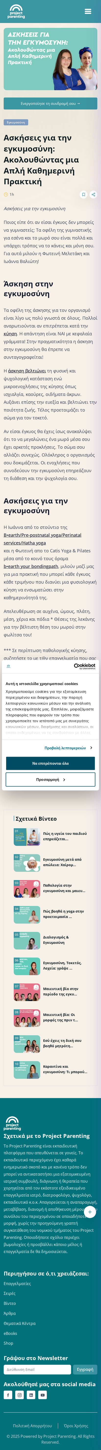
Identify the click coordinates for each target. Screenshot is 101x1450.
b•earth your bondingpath (31, 566)
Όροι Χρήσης (76, 1425)
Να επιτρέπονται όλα (50, 763)
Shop (8, 1343)
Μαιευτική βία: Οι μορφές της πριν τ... (60, 1017)
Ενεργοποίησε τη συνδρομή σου (48, 103)
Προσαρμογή (47, 779)
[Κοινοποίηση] (93, 194)
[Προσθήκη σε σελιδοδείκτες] (84, 194)
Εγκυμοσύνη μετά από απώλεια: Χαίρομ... (62, 862)
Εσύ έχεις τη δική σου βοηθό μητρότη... (62, 1043)
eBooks (10, 1333)
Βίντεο (10, 1303)
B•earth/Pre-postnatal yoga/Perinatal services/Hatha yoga (42, 539)
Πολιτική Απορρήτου (32, 1426)
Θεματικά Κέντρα (20, 1323)
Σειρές (9, 1293)
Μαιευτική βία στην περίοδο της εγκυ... (60, 991)
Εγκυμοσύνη (16, 122)
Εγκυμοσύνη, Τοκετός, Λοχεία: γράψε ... (62, 965)
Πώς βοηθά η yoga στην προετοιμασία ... (63, 914)
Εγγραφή (85, 1369)
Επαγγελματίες (17, 1283)
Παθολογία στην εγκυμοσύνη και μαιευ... (64, 888)
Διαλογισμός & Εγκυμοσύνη (56, 940)
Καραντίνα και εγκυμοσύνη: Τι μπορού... (65, 1069)
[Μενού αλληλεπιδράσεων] (90, 1212)
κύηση (10, 334)
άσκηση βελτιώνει (27, 371)
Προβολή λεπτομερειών (65, 748)
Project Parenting (59, 1436)
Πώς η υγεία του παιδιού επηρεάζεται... (65, 836)
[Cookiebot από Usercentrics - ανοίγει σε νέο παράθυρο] (73, 666)
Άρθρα (10, 1313)
